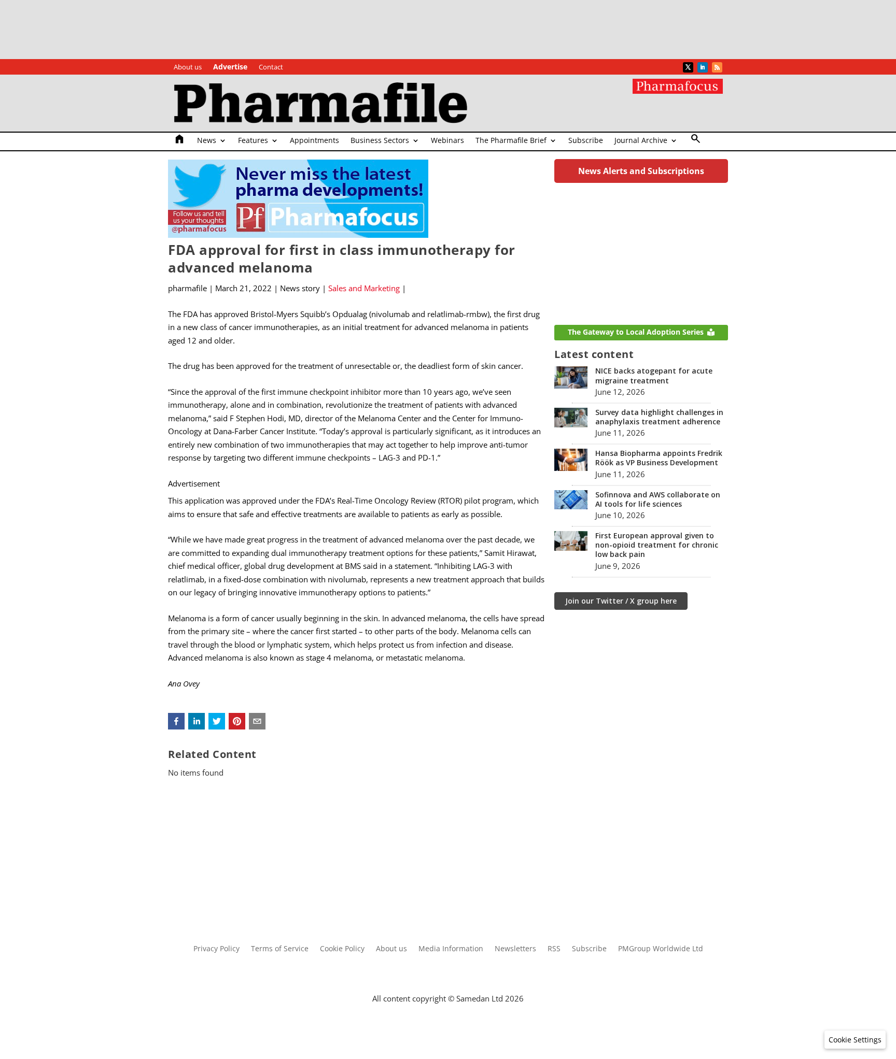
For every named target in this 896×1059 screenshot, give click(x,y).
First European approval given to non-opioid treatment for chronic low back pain (656, 545)
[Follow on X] (688, 67)
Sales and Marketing (364, 288)
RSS (554, 949)
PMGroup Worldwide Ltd (660, 949)
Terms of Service (280, 949)
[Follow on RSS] (717, 67)
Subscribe (585, 141)
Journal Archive (640, 141)
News (206, 141)
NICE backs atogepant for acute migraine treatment (653, 375)
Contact (271, 67)
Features (253, 141)
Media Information (450, 949)
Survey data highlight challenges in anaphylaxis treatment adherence (659, 416)
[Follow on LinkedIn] (702, 67)
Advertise (230, 67)
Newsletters (515, 949)
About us (188, 67)
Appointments (314, 141)
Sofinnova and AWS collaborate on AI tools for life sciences (657, 499)
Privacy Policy (216, 949)
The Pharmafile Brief (511, 141)
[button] (176, 721)
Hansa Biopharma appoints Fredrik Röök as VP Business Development (658, 457)
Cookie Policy (342, 949)
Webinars (447, 141)
